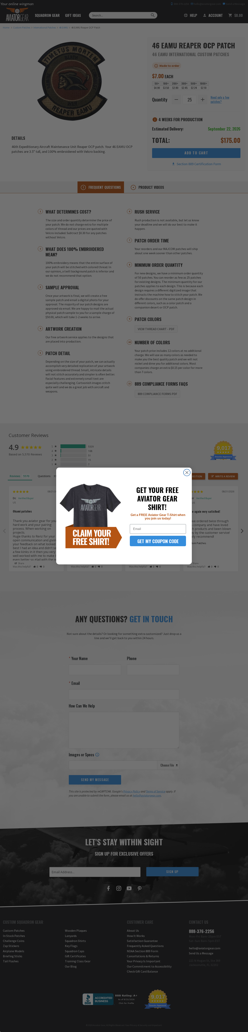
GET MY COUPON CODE (158, 540)
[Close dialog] (186, 472)
